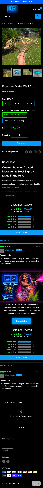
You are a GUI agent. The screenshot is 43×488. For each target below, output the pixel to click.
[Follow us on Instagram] (7, 461)
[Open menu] (3, 9)
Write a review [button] (21, 232)
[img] (5, 246)
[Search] (38, 16)
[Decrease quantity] (13, 135)
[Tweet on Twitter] (35, 151)
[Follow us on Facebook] (3, 461)
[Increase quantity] (25, 135)
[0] (39, 9)
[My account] (34, 9)
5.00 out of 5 (27, 209)
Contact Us (21, 419)
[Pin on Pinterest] (30, 151)
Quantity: (6, 135)
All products (12, 23)
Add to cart (21, 143)
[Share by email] (39, 151)
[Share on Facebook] (26, 151)
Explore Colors (21, 321)
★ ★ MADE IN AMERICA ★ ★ (21, 2)
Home (4, 23)
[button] (7, 92)
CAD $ (5, 450)
